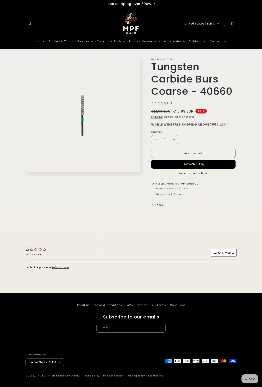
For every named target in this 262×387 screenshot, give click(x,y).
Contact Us (145, 305)
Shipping (157, 116)
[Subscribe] (161, 328)
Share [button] (159, 205)
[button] (30, 23)
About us (83, 305)
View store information (171, 194)
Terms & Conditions (107, 305)
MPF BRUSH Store (46, 375)
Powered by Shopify (67, 375)
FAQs (129, 305)
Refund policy (91, 375)
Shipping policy (135, 375)
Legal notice (155, 375)
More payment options (193, 173)
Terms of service (113, 375)
